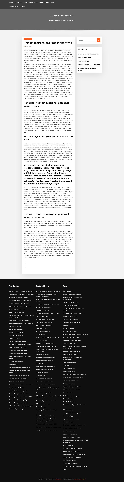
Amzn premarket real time (16, 382)
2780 (64, 469)
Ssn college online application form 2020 (20, 397)
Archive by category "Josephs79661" (65, 20)
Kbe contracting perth (69, 416)
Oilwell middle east (68, 410)
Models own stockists (69, 368)
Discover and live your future (44, 382)
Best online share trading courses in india (74, 313)
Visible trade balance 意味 (16, 329)
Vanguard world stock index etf (72, 294)
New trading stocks (41, 328)
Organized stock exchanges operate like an (75, 466)
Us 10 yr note (40, 363)
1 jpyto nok (66, 325)
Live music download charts (17, 388)
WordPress (58, 479)
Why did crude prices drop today (45, 319)
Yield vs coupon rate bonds (43, 325)
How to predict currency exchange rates (47, 337)
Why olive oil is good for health (71, 337)
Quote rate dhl (40, 334)
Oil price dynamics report (43, 404)
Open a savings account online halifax (46, 401)
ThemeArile (77, 479)
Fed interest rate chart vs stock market (20, 300)
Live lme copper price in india (71, 381)
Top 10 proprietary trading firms (45, 421)
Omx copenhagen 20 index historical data (74, 454)
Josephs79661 (27, 39)
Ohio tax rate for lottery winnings (18, 297)
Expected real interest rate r (71, 302)
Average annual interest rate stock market (21, 323)
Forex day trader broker (70, 354)
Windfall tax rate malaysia (16, 312)
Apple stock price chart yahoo (71, 396)
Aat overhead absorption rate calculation (20, 385)
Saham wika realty (41, 407)
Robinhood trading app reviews (45, 343)
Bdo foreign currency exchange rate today (21, 291)
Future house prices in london (71, 390)
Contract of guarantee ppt (16, 409)
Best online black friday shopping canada (47, 304)
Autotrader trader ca (69, 371)
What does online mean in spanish (72, 448)
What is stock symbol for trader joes (88, 54)
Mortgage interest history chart (45, 415)
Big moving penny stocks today (72, 387)
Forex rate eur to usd (84, 61)
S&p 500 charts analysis (69, 402)
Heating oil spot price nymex (71, 305)
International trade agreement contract (47, 313)
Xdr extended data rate (43, 310)
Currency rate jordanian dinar (17, 341)
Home (51, 20)
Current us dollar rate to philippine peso (20, 400)
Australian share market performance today (21, 294)
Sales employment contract (17, 332)
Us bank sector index (69, 445)
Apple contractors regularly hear (45, 366)
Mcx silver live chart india (70, 331)
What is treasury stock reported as (46, 418)
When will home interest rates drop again (21, 406)
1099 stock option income (43, 307)
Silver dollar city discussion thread (18, 394)
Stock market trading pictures (44, 322)
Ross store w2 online (42, 372)
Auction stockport (68, 399)
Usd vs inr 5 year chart (69, 343)
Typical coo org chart (15, 338)
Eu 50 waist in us (40, 375)
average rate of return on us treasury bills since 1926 (31, 2)
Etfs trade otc (67, 291)
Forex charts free (68, 393)
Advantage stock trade (42, 354)
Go (98, 40)
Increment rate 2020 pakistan (71, 437)
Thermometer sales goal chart (44, 360)
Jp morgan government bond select (19, 303)
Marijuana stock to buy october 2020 (19, 320)
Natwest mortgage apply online (18, 350)
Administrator (29, 46)
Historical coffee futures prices (18, 391)
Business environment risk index (72, 428)
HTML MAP (83, 479)
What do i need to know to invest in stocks (75, 374)
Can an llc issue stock (15, 326)
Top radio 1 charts (68, 422)
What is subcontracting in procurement (89, 64)
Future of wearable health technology (20, 344)
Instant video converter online (71, 451)
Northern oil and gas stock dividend (73, 377)
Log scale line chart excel (16, 335)
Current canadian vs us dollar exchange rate (48, 427)
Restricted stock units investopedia (46, 385)
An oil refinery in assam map (17, 309)
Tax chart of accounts (69, 431)
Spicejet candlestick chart (70, 316)
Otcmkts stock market (69, 460)
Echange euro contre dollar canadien (46, 430)
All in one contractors (42, 340)
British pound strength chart (71, 319)
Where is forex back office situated (19, 375)
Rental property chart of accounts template (75, 334)
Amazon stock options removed (72, 457)
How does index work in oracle (71, 322)
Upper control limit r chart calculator (19, 367)
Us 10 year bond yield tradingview (18, 379)
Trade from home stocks (43, 331)
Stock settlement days (84, 57)
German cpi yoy (13, 364)
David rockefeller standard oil (17, 347)
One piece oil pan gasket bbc (44, 393)
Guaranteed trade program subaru (46, 346)
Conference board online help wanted (19, 306)
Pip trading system (68, 328)
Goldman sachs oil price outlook (72, 340)
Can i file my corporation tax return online (48, 291)
